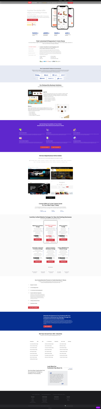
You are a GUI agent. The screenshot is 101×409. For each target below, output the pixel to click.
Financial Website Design (33, 349)
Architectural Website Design (49, 343)
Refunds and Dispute (33, 402)
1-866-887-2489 (70, 0)
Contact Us (32, 401)
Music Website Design (63, 353)
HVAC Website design (48, 351)
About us (33, 399)
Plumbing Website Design (63, 355)
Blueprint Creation (33, 284)
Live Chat (65, 0)
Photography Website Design (49, 355)
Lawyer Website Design (33, 353)
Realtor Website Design (33, 357)
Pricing (63, 2)
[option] (50, 34)
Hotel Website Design (33, 351)
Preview (39, 172)
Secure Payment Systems (32, 55)
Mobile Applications (56, 398)
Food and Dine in (69, 160)
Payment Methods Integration (35, 292)
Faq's (66, 2)
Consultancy (47, 160)
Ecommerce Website (45, 402)
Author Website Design (48, 345)
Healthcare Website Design (64, 349)
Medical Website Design (48, 353)
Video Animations (56, 399)
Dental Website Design (63, 347)
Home (33, 398)
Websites (40, 2)
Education (54, 160)
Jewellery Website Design (63, 351)
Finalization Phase (33, 298)
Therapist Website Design (63, 357)
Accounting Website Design (34, 343)
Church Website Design (33, 347)
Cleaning (39, 160)
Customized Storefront (32, 46)
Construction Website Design (49, 347)
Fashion (62, 160)
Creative (51, 160)
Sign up (68, 399)
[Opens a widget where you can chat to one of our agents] (98, 408)
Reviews (33, 400)
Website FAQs (44, 401)
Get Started (70, 2)
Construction (43, 160)
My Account (60, 0)
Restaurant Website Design (49, 357)
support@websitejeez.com (47, 394)
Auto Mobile (32, 160)
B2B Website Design (63, 345)
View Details (37, 237)
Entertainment (58, 160)
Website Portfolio (44, 398)
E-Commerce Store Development (36, 290)
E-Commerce (44, 2)
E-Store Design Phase (34, 287)
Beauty (36, 160)
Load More (50, 197)
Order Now (37, 239)
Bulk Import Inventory (32, 53)
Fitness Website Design (48, 349)
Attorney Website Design (33, 345)
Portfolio (59, 2)
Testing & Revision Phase (34, 295)
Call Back (53, 211)
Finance (65, 160)
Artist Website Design (63, 343)
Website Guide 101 (54, 2)
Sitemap (68, 400)
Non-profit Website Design (34, 355)
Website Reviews (44, 400)
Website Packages (44, 399)
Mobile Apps (49, 2)
